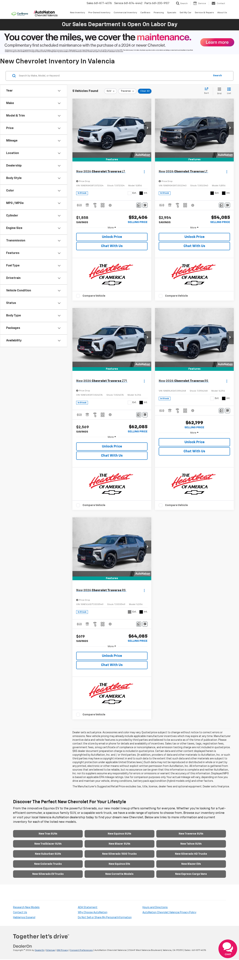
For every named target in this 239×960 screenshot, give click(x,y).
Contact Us (20, 912)
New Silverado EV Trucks (48, 874)
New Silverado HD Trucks (191, 854)
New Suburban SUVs (48, 854)
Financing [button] (159, 13)
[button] (147, 128)
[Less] (112, 227)
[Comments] (138, 205)
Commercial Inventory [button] (125, 13)
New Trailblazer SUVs (48, 844)
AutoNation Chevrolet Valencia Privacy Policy (169, 912)
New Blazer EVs (191, 864)
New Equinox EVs (119, 864)
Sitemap (50, 950)
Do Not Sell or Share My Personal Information (105, 917)
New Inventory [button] (77, 13)
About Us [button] (222, 13)
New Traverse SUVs (191, 833)
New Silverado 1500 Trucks (119, 854)
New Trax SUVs (48, 833)
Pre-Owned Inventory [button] (99, 13)
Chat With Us (112, 246)
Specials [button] (171, 13)
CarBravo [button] (145, 13)
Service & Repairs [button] (204, 13)
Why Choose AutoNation (92, 912)
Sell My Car (185, 13)
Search (217, 75)
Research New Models (26, 907)
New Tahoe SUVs (191, 844)
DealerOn (39, 950)
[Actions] (144, 172)
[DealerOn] (22, 946)
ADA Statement (87, 907)
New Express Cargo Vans (191, 874)
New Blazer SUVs (119, 844)
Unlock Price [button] (112, 237)
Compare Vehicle (94, 295)
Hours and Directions (155, 907)
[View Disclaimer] (110, 205)
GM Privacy (62, 950)
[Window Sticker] (145, 205)
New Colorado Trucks (48, 864)
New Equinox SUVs (119, 833)
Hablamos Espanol (24, 917)
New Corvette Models (119, 874)
